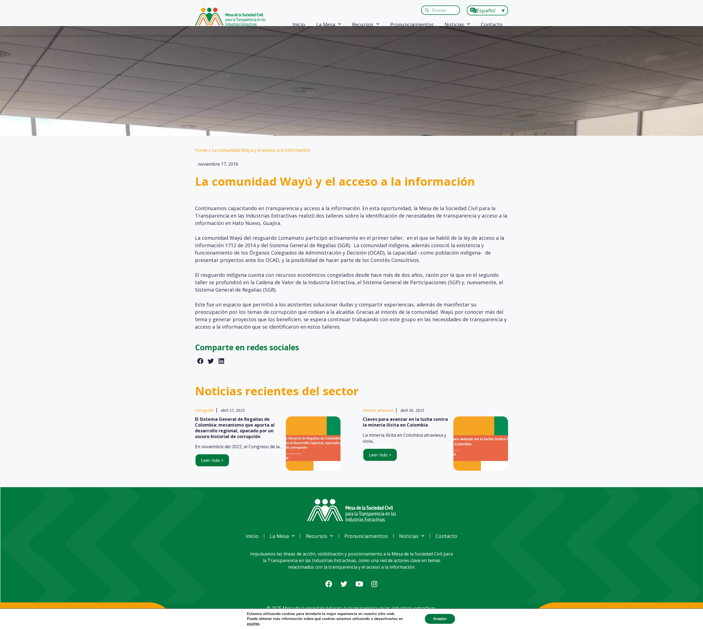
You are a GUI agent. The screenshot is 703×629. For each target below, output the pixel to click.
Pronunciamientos (412, 24)
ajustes (253, 623)
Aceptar (440, 618)
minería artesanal (378, 410)
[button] (200, 361)
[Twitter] (344, 584)
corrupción (204, 410)
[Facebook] (329, 584)
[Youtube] (359, 584)
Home (201, 150)
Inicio (298, 24)
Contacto (492, 24)
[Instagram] (374, 584)
